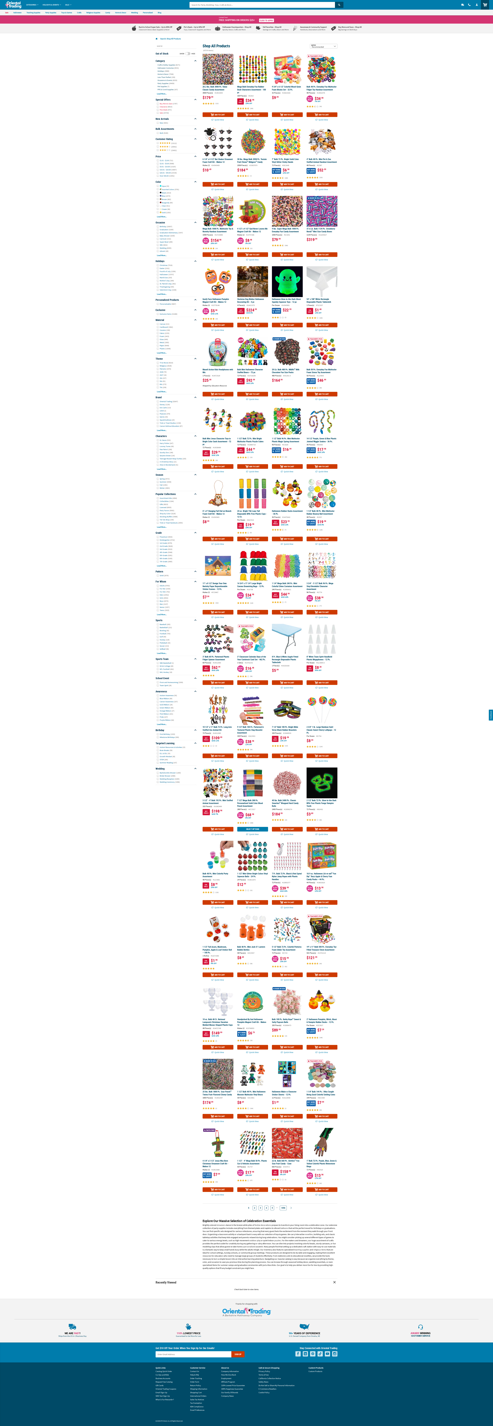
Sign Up (238, 1354)
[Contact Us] (469, 5)
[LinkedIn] (305, 1353)
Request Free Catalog (164, 1382)
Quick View (219, 119)
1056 (283, 1208)
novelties (309, 1234)
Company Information (230, 1371)
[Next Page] (291, 1208)
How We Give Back (228, 1375)
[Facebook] (298, 1353)
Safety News (263, 1382)
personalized (249, 1246)
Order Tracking (196, 1378)
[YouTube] (327, 1353)
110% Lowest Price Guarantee (233, 1385)
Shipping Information (198, 1389)
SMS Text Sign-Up (163, 1396)
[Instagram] (334, 1353)
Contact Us (194, 1371)
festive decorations (263, 1225)
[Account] (477, 5)
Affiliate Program (228, 1382)
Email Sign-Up (161, 1392)
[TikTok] (320, 1353)
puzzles (277, 1240)
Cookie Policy (264, 1392)
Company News (227, 1396)
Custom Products (315, 1371)
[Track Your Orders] (462, 5)
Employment (226, 1378)
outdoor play (254, 1240)
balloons (284, 1228)
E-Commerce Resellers (267, 1389)
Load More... (162, 93)
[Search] (339, 5)
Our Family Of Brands (229, 1392)
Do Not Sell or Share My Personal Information (277, 1385)
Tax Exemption (196, 1403)
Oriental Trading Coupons (166, 1389)
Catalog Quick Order (164, 1371)
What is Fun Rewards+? (165, 1399)
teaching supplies (301, 1249)
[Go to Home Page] (157, 39)
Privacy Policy (264, 1371)
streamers (221, 1225)
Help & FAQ (194, 1375)
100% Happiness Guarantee (232, 1389)
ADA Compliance (196, 1406)
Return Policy (195, 1385)
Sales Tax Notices (197, 1399)
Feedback (491, 715)
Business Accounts (163, 1378)
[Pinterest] (312, 1353)
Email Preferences (197, 1410)
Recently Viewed (166, 1282)
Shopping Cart (196, 1392)
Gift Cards (159, 1385)
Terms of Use (264, 1375)
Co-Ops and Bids (162, 1375)
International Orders (198, 1396)
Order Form (194, 1382)
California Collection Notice (270, 1378)
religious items (319, 1249)
